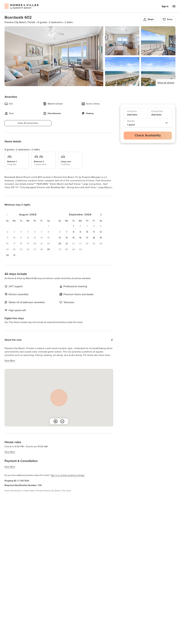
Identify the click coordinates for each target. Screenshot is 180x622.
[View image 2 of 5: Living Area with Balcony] (122, 40)
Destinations (16, 496)
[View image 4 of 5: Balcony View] (122, 71)
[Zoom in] (55, 426)
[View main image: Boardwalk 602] (54, 56)
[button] (48, 254)
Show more (10, 193)
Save (169, 19)
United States (29, 496)
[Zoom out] (62, 426)
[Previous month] (7, 220)
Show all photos (165, 82)
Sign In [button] (165, 6)
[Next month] (101, 220)
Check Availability (148, 135)
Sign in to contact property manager (68, 480)
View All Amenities (28, 123)
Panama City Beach (52, 496)
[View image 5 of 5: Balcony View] (158, 71)
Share (151, 19)
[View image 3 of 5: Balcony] (158, 40)
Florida (39, 496)
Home (7, 496)
